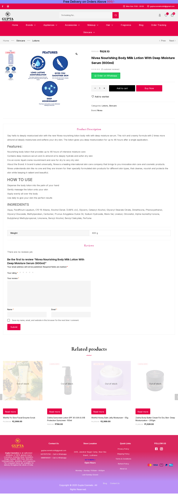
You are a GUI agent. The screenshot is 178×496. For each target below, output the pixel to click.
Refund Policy (123, 464)
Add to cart (122, 88)
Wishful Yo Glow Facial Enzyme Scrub (19, 418)
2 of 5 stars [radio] (24, 273)
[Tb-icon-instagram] (8, 6)
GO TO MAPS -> (90, 460)
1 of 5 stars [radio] (20, 273)
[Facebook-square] (156, 448)
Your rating (12, 273)
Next (171, 40)
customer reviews (110, 69)
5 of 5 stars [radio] (33, 273)
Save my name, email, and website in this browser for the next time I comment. (45, 320)
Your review (13, 278)
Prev (163, 40)
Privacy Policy (123, 449)
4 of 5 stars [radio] (30, 273)
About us (123, 469)
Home (6, 40)
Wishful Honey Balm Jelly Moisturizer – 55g (109, 418)
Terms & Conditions (123, 459)
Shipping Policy (123, 454)
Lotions (35, 40)
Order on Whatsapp (107, 75)
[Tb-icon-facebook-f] (3, 6)
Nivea (99, 110)
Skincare (20, 40)
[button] (105, 75)
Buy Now (149, 88)
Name (10, 309)
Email (54, 309)
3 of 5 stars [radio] (27, 273)
